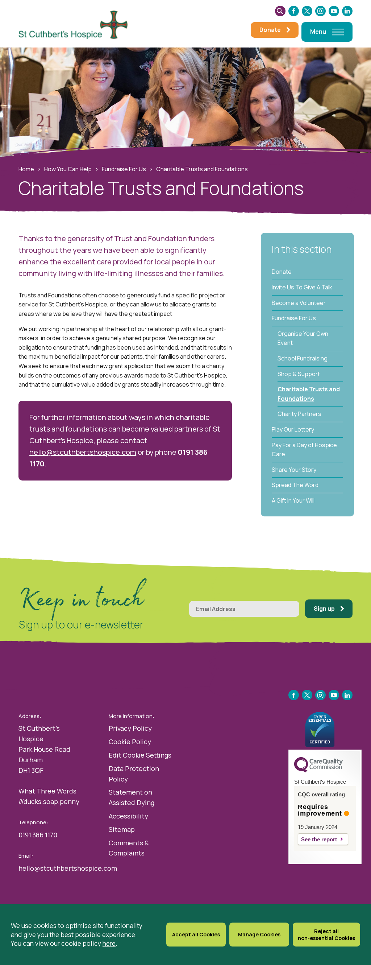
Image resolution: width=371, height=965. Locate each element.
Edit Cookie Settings (140, 755)
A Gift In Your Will (293, 500)
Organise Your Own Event (303, 338)
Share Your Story (294, 470)
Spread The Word (295, 485)
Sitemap (122, 829)
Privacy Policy (130, 728)
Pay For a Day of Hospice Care (304, 449)
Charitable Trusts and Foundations (309, 394)
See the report (319, 839)
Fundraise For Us (124, 169)
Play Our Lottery (293, 429)
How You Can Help (68, 169)
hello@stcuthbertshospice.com (82, 452)
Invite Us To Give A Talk (302, 287)
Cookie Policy (130, 741)
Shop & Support (299, 374)
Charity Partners (299, 414)
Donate (282, 272)
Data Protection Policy (134, 773)
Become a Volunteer (299, 303)
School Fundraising (303, 358)
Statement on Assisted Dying (131, 797)
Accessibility (128, 816)
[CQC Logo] (318, 771)
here (109, 943)
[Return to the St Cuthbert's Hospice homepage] (76, 24)
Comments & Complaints (129, 848)
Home (26, 169)
